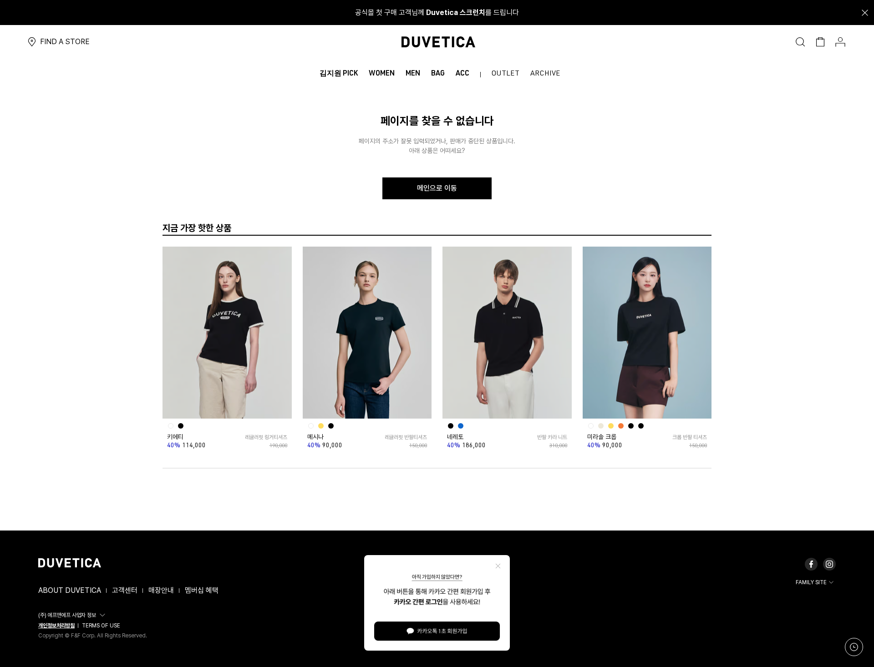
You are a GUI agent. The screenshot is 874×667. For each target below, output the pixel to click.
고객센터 (124, 590)
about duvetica (69, 590)
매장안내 (161, 590)
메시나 (315, 436)
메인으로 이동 (437, 188)
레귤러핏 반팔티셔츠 (406, 437)
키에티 (175, 436)
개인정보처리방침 (56, 625)
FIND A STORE (65, 41)
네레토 (455, 436)
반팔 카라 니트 (552, 437)
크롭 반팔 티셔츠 (689, 437)
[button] (73, 615)
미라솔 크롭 (601, 436)
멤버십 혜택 (201, 590)
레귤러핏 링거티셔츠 (266, 437)
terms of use (101, 625)
